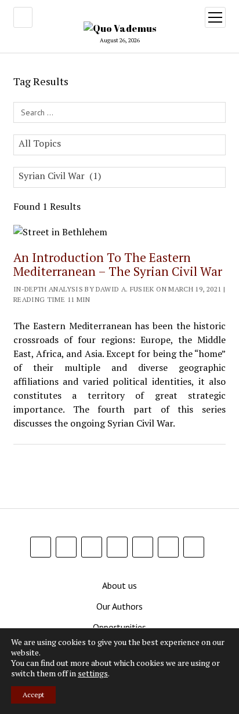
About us (119, 585)
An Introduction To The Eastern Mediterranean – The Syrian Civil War (117, 264)
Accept (33, 694)
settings (93, 673)
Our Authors (119, 606)
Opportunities (119, 627)
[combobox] (119, 144)
